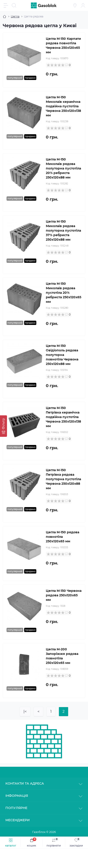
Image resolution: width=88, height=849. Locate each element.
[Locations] (75, 5)
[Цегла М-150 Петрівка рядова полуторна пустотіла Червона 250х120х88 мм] (24, 485)
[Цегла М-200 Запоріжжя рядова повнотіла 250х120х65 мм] (24, 665)
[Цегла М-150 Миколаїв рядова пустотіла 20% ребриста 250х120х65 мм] (24, 299)
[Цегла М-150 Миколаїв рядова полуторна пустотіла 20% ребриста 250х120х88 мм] (24, 175)
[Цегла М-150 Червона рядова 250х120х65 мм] (24, 606)
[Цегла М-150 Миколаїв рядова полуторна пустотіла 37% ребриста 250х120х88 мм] (24, 237)
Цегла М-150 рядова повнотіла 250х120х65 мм (62, 536)
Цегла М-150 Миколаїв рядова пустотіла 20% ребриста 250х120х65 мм (63, 293)
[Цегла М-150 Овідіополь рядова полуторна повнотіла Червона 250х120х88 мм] (24, 361)
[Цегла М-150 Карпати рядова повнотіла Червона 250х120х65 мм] (24, 54)
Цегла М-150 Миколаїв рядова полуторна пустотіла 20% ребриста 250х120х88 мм (63, 168)
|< (25, 711)
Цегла (15, 16)
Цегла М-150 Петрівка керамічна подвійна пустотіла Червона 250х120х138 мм (63, 417)
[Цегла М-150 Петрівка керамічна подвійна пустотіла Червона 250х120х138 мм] (24, 423)
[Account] (83, 5)
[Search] (14, 5)
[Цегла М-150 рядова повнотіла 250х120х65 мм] (24, 548)
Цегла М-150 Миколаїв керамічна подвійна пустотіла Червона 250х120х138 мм (63, 106)
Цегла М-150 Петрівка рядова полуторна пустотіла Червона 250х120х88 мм (63, 479)
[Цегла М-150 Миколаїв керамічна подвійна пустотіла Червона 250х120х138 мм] (24, 113)
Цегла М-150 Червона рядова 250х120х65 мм (63, 595)
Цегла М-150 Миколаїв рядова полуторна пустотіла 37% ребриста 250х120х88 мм (63, 230)
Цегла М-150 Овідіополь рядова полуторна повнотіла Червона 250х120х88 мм (62, 355)
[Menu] (6, 5)
